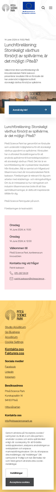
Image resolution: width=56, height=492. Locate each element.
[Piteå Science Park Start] (28, 315)
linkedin (13, 372)
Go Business (17, 332)
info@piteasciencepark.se (23, 421)
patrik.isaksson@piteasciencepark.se (30, 278)
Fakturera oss (14, 353)
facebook (14, 367)
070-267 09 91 (30, 273)
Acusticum (16, 337)
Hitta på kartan (12, 407)
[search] (43, 7)
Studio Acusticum (20, 327)
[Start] (9, 8)
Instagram (14, 377)
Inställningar (16, 473)
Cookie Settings (14, 342)
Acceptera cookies (20, 482)
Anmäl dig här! (20, 110)
